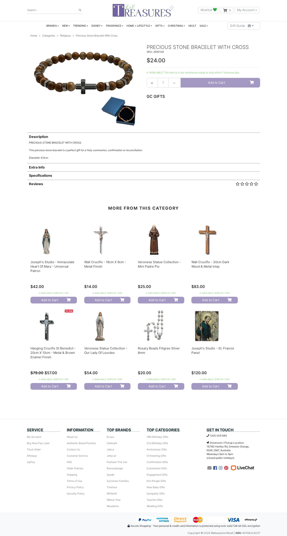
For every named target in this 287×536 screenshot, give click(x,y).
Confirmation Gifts (157, 462)
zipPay (31, 462)
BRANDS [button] (51, 25)
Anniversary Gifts (157, 449)
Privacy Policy (75, 487)
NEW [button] (65, 25)
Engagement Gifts (157, 474)
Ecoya (110, 436)
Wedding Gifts (155, 506)
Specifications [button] (40, 175)
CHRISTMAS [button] (175, 25)
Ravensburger (115, 468)
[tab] (143, 145)
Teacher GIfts (154, 499)
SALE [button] (203, 25)
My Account (245, 10)
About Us (72, 436)
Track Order (34, 449)
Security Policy (76, 493)
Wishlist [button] (206, 10)
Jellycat (111, 455)
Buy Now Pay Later (38, 443)
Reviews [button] (36, 184)
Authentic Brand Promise (81, 443)
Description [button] (38, 137)
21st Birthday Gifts (157, 443)
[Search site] (80, 10)
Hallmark (112, 443)
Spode (110, 474)
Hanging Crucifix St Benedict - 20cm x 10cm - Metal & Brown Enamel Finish (53, 352)
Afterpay (32, 455)
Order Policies (75, 468)
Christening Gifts (156, 455)
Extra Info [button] (37, 167)
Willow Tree (113, 499)
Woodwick (113, 506)
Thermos (112, 487)
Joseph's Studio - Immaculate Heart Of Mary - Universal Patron (52, 266)
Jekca (110, 449)
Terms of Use (74, 480)
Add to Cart (216, 83)
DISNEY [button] (96, 25)
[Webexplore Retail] (143, 10)
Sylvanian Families (118, 480)
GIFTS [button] (159, 25)
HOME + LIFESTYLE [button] (138, 25)
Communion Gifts (157, 468)
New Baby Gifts (156, 487)
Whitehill (112, 493)
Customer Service (77, 455)
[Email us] (209, 468)
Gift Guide (239, 26)
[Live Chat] (242, 468)
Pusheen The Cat (117, 462)
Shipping (72, 474)
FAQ (69, 462)
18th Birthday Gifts (157, 436)
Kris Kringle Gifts (156, 480)
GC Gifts (156, 96)
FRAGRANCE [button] (113, 25)
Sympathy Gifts (156, 493)
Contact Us (73, 449)
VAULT (192, 25)
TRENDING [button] (79, 25)
